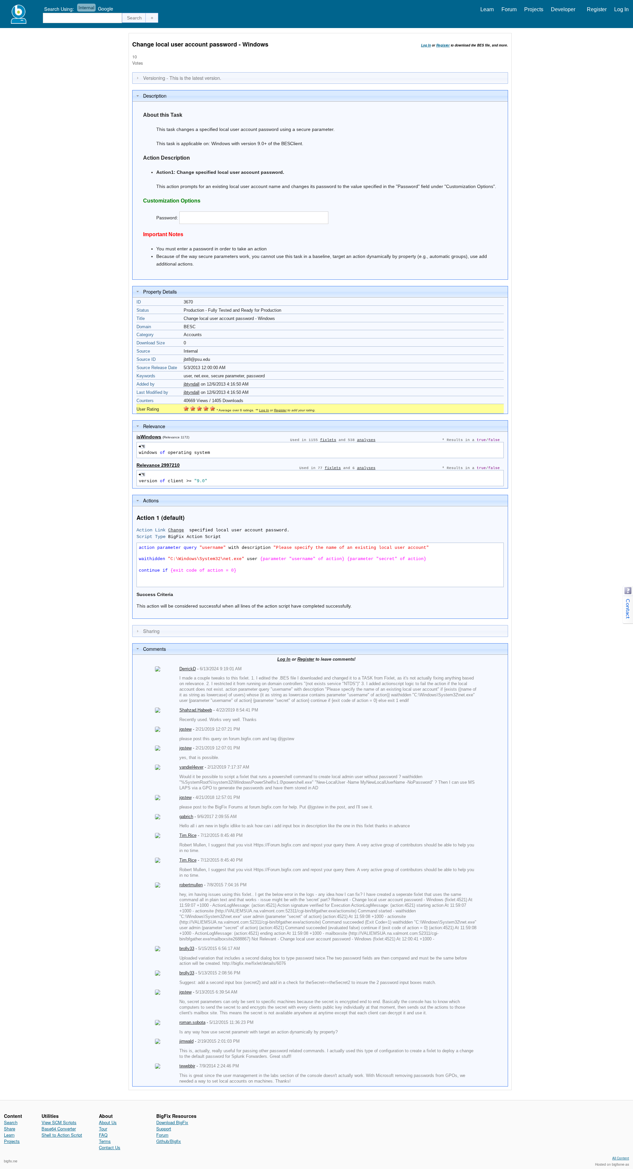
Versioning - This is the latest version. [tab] (182, 77)
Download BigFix (172, 1122)
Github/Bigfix (168, 1141)
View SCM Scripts (59, 1122)
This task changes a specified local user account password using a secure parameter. (245, 129)
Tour (103, 1128)
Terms (105, 1141)
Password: (167, 217)
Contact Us (109, 1147)
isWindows (148, 436)
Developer (563, 9)
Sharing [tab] (151, 630)
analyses (366, 440)
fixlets (328, 440)
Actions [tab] (151, 500)
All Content (620, 1158)
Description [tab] (154, 95)
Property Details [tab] (160, 291)
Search (10, 1122)
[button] (134, 18)
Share (9, 1128)
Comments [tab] (154, 648)
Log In (621, 9)
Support (163, 1128)
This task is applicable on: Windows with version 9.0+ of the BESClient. (229, 143)
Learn (487, 9)
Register (597, 9)
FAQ (103, 1135)
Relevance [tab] (154, 426)
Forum (509, 9)
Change (176, 530)
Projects (533, 9)
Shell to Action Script (62, 1135)
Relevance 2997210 (158, 465)
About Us (108, 1122)
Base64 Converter (59, 1128)
